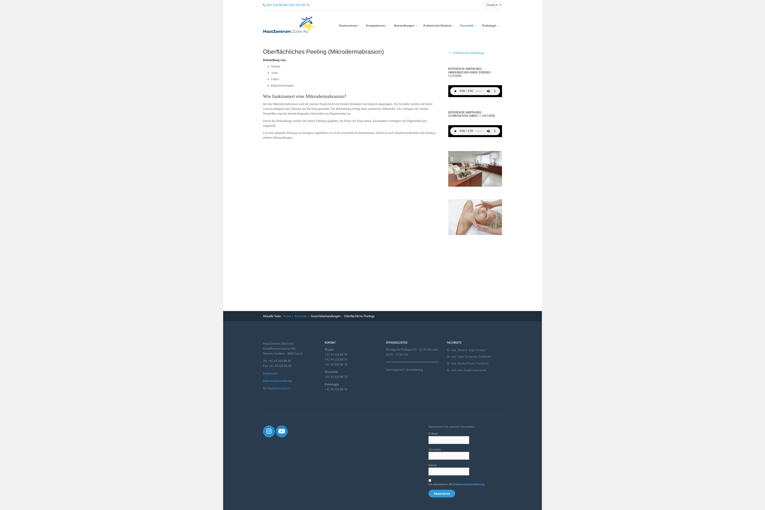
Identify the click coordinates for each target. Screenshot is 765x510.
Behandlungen (404, 25)
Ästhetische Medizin (437, 25)
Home (287, 316)
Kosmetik (467, 25)
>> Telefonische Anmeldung (466, 53)
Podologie (489, 25)
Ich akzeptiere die (456, 484)
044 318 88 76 (299, 5)
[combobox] (481, 5)
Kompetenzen (376, 25)
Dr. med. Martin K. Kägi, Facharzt (466, 350)
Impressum (270, 373)
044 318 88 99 (276, 5)
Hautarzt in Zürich (278, 388)
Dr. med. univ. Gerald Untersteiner (466, 370)
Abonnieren (442, 493)
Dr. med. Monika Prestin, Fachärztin (468, 363)
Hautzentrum (348, 25)
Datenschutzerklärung (277, 380)
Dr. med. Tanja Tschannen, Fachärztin (469, 356)
